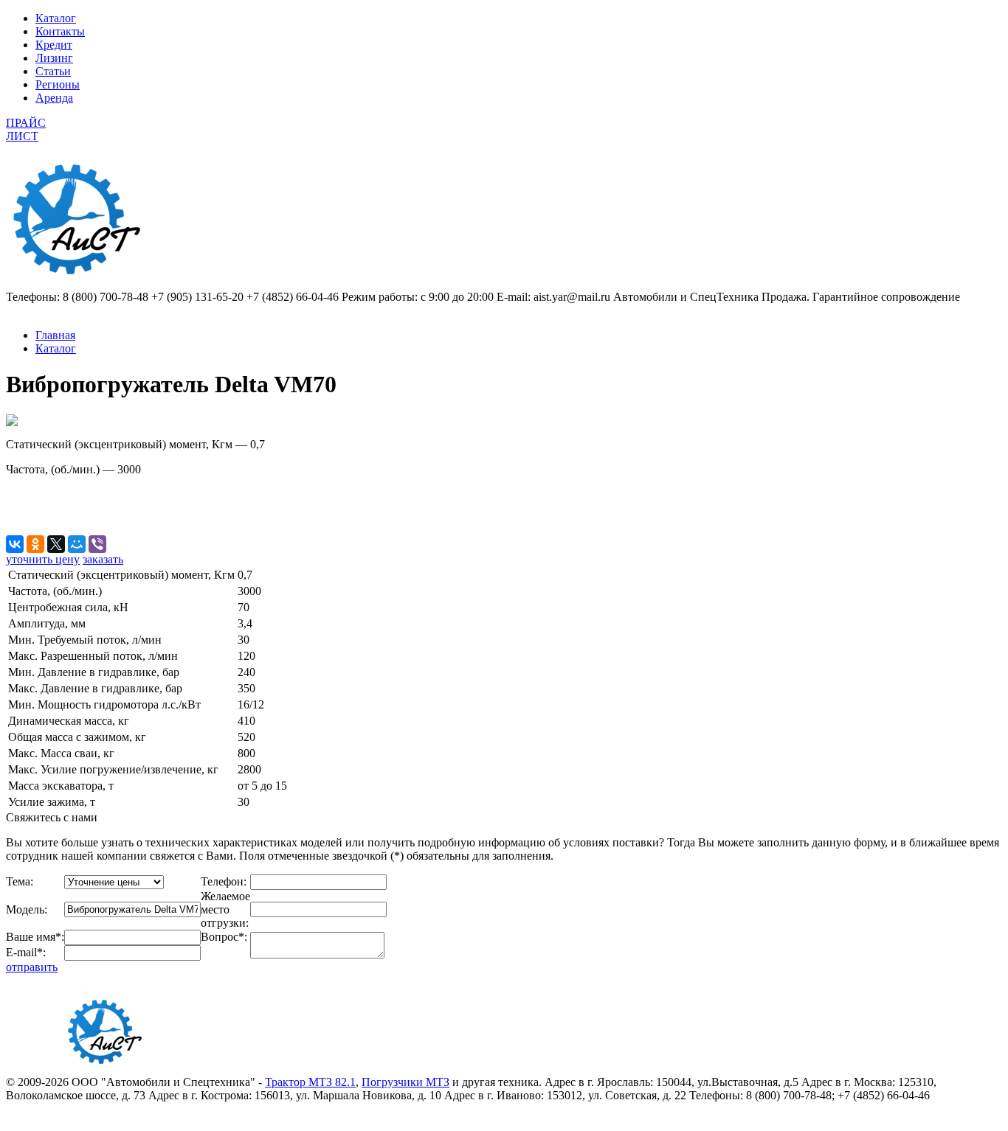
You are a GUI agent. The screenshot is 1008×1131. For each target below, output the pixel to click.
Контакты (60, 31)
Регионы (57, 84)
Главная (55, 335)
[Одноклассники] (35, 544)
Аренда (54, 97)
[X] (56, 544)
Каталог (55, 18)
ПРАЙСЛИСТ (26, 129)
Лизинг (54, 58)
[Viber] (97, 544)
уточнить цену (43, 559)
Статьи (53, 71)
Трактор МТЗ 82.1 (310, 1082)
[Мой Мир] (77, 544)
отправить (32, 967)
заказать (103, 559)
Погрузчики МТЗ (405, 1082)
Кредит (53, 44)
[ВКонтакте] (15, 544)
